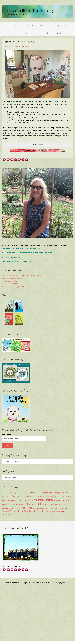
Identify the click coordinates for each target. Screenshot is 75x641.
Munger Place (13, 504)
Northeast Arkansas (37, 504)
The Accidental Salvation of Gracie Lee (27, 511)
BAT (23, 493)
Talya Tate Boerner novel (60, 508)
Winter (56, 511)
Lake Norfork (14, 500)
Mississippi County (42, 499)
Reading (4, 508)
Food (24, 496)
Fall (10, 496)
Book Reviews (30, 493)
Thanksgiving (5, 511)
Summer (52, 508)
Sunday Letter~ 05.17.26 (10, 281)
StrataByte (65, 583)
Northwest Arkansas (56, 504)
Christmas (45, 493)
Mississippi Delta (59, 500)
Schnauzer (10, 508)
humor (64, 496)
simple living (17, 508)
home (59, 496)
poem (69, 504)
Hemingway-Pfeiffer (45, 496)
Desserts (5, 496)
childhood (37, 493)
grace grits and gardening (37, 11)
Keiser (8, 500)
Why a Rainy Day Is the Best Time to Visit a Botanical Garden (22, 275)
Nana (20, 504)
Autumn (19, 493)
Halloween (38, 496)
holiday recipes (53, 496)
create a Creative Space (19, 42)
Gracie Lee (30, 496)
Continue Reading (37, 144)
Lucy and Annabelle (25, 500)
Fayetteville (17, 496)
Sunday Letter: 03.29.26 (10, 284)
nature (24, 504)
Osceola (65, 504)
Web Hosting (55, 583)
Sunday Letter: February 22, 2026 (13, 287)
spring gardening (43, 508)
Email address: (7, 434)
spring (35, 508)
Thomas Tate (50, 511)
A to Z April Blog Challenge (9, 493)
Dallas (67, 492)
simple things (26, 508)
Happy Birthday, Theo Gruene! (12, 278)
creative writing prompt (56, 493)
